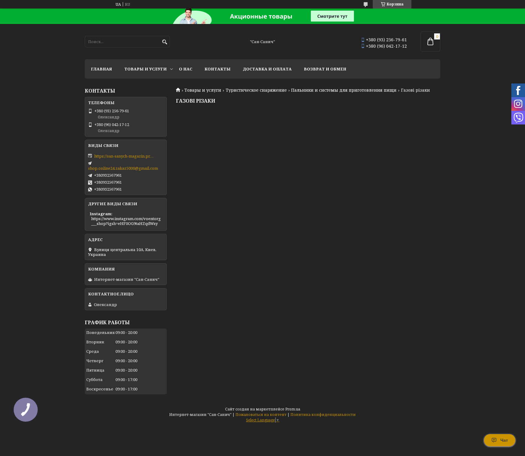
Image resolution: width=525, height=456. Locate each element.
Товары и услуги (145, 69)
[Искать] (164, 42)
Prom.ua (292, 409)
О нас (185, 69)
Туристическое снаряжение (256, 90)
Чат (504, 440)
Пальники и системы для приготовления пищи (343, 90)
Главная (101, 69)
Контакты (217, 69)
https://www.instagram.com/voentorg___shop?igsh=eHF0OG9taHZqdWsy (126, 221)
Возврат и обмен (325, 69)
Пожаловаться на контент (261, 414)
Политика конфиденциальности (323, 414)
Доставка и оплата (267, 69)
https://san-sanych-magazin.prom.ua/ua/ (124, 156)
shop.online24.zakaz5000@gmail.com (123, 168)
